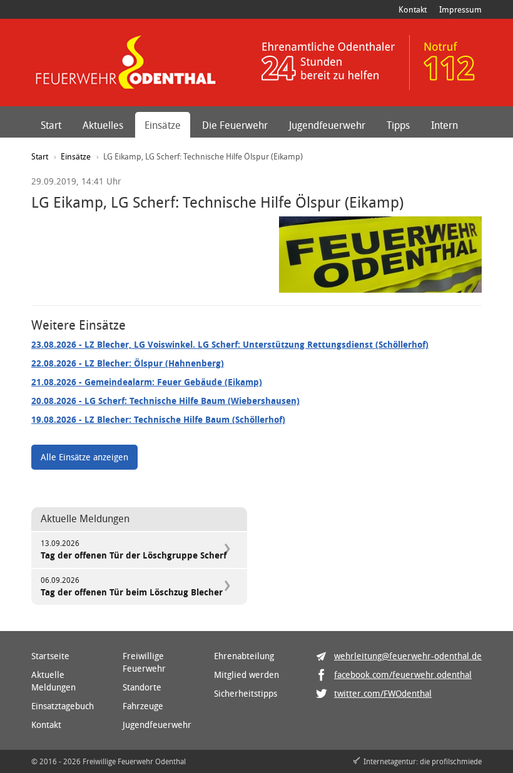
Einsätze (163, 125)
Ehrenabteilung (244, 656)
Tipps (398, 125)
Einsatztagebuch (62, 706)
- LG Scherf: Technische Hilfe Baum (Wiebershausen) (165, 401)
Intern (444, 125)
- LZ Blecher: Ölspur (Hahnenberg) (127, 363)
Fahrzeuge (143, 706)
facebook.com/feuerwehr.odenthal (403, 674)
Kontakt (413, 9)
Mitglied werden (246, 674)
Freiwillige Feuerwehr (144, 662)
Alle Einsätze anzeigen (84, 457)
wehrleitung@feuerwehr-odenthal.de (408, 656)
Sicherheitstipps (245, 693)
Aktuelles (103, 125)
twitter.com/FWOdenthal (383, 693)
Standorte (142, 687)
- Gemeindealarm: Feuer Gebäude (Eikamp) (146, 382)
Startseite (50, 656)
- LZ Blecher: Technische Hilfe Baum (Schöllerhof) (158, 419)
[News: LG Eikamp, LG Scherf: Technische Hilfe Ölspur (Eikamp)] (380, 254)
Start (51, 125)
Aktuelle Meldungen (53, 681)
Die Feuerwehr (235, 125)
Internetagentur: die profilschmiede (422, 761)
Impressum (460, 9)
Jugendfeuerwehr (327, 125)
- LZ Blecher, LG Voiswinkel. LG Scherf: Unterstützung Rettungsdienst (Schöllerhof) (230, 344)
